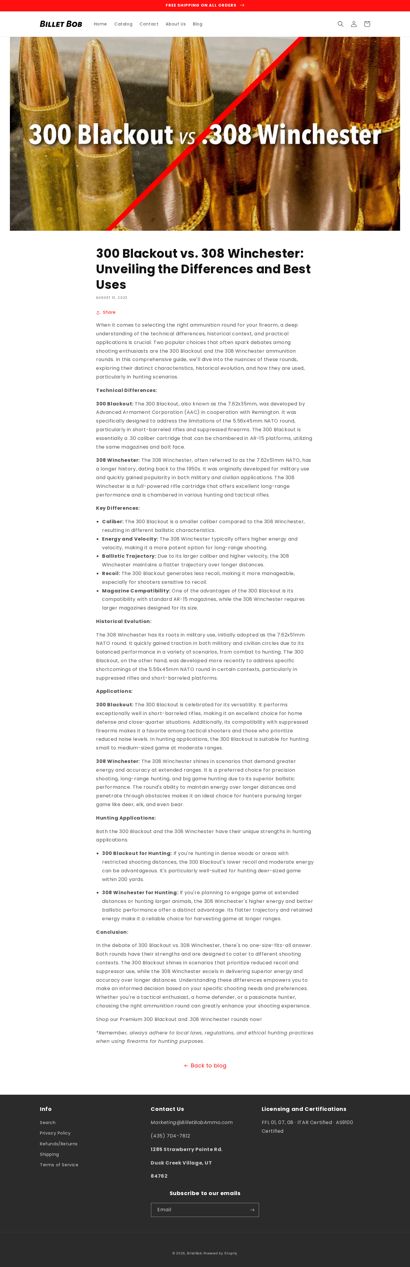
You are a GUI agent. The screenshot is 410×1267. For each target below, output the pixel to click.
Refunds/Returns (59, 1144)
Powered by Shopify (220, 1253)
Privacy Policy (55, 1133)
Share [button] (109, 312)
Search (48, 1123)
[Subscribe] (252, 1210)
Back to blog (209, 1065)
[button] (340, 24)
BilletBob (194, 1253)
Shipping (49, 1154)
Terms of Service (59, 1165)
